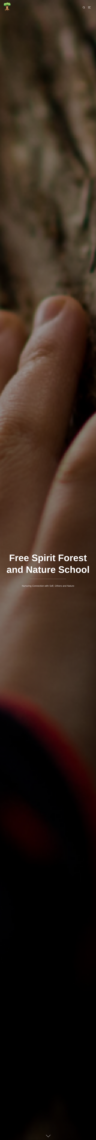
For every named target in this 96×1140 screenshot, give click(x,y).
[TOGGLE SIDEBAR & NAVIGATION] (90, 7)
